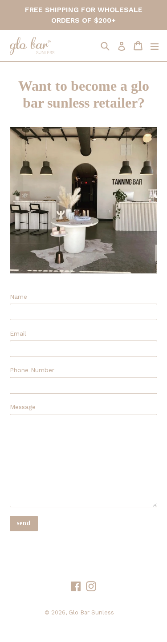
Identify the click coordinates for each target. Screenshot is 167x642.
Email (18, 333)
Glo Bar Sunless (91, 612)
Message (23, 406)
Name (18, 296)
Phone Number (32, 369)
